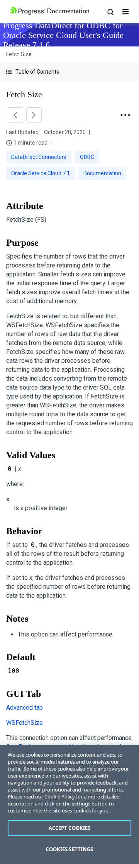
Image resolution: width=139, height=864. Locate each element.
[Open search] (110, 12)
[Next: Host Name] (34, 115)
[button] (69, 72)
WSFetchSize (24, 722)
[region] (69, 804)
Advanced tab (24, 707)
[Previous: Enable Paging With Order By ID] (15, 115)
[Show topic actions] (125, 115)
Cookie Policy (59, 796)
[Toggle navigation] (125, 12)
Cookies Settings (69, 849)
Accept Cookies (70, 827)
